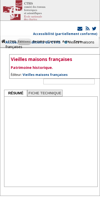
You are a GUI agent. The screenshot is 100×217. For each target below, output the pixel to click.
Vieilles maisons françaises (45, 75)
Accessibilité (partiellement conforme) (65, 34)
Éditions (24, 41)
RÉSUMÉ (15, 93)
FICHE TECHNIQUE (44, 93)
